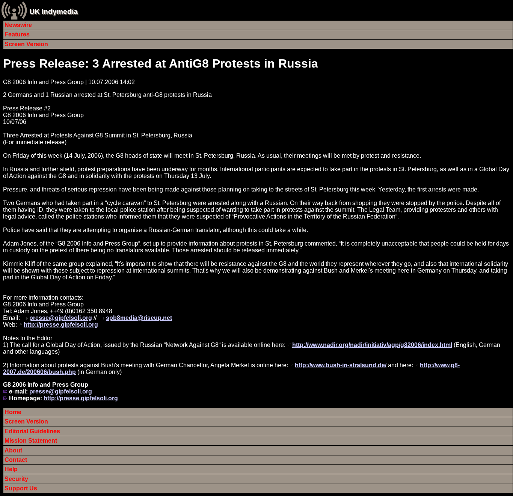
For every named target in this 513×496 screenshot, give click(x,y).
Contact (16, 460)
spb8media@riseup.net (139, 318)
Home (13, 412)
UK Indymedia (53, 11)
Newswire (18, 25)
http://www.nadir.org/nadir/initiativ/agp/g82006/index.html (372, 345)
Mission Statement (31, 440)
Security (16, 479)
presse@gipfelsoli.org (60, 318)
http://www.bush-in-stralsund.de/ (340, 365)
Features (17, 34)
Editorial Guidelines (32, 431)
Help (11, 469)
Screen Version (26, 44)
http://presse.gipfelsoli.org (61, 324)
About (13, 450)
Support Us (21, 488)
